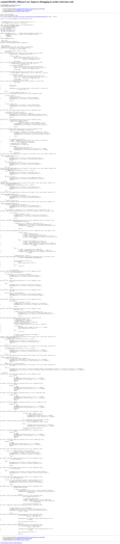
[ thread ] (18, 11)
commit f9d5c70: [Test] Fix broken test (23, 10)
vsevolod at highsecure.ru (14, 5)
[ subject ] (23, 11)
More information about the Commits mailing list (11, 542)
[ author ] (27, 11)
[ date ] (14, 11)
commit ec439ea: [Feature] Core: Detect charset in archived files (31, 8)
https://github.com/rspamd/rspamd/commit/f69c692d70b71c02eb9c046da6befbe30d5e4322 (25, 16)
